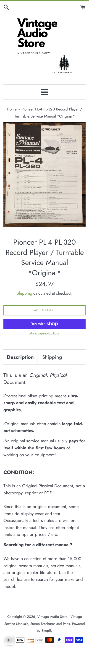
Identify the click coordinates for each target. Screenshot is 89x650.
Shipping (24, 293)
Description (20, 357)
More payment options (44, 333)
